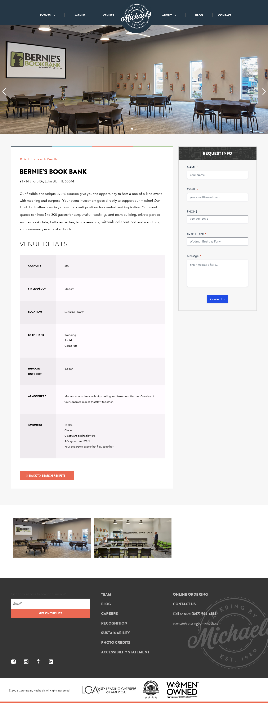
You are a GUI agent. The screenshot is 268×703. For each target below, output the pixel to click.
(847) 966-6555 (204, 613)
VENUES (108, 15)
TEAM (106, 594)
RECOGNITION (114, 623)
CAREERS (109, 613)
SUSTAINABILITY (115, 633)
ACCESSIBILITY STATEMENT (125, 652)
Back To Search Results (46, 475)
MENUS (80, 15)
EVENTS (45, 15)
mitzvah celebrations (119, 222)
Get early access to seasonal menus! (38, 594)
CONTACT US (184, 604)
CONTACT (224, 15)
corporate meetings (90, 214)
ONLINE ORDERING (190, 594)
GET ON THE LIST (50, 613)
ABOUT (167, 15)
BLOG (199, 15)
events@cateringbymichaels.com (197, 623)
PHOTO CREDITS (115, 642)
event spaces (68, 193)
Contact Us (217, 299)
